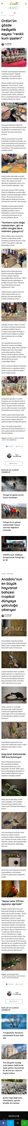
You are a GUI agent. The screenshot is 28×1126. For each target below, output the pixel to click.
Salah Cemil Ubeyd (19, 438)
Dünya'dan (11, 15)
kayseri (3, 977)
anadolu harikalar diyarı (13, 974)
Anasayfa (3, 15)
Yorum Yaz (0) (13, 463)
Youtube (14, 7)
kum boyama (10, 438)
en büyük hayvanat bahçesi (9, 976)
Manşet (3, 573)
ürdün (3, 440)
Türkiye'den (10, 573)
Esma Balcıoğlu (8, 43)
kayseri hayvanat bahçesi (12, 977)
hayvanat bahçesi (20, 976)
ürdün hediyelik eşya (11, 440)
